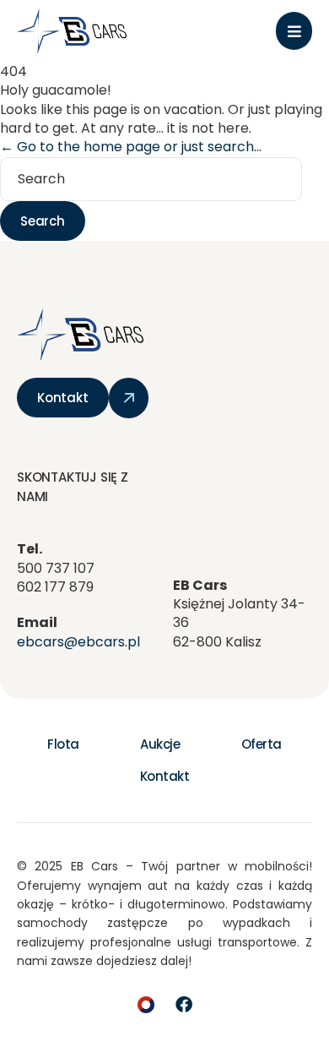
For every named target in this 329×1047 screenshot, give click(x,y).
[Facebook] (184, 1005)
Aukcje (160, 744)
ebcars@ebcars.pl (78, 642)
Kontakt (165, 776)
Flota (63, 744)
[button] (294, 30)
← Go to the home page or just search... (131, 146)
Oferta (261, 744)
